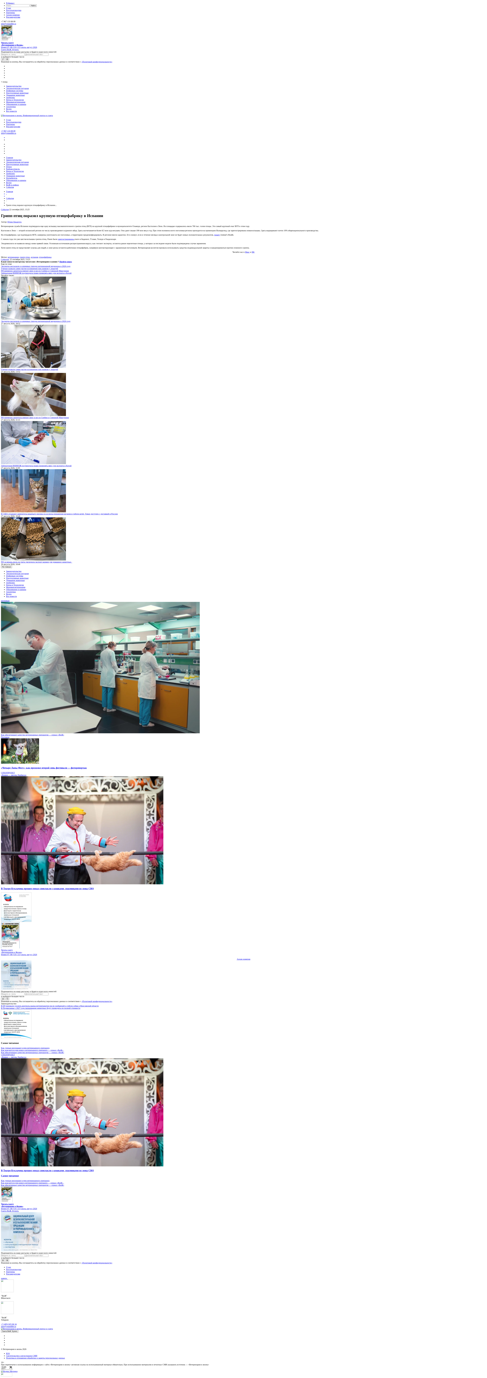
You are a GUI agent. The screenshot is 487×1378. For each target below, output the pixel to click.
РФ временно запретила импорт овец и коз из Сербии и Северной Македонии (35, 271)
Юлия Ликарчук (14, 222)
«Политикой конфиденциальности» (96, 62)
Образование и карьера (16, 104)
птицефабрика (45, 257)
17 (3, 59)
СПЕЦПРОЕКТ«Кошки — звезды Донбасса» (14, 774)
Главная (9, 191)
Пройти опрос (65, 262)
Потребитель (11, 178)
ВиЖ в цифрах (12, 185)
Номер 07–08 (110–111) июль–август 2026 (19, 47)
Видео (9, 109)
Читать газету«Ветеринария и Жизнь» (12, 44)
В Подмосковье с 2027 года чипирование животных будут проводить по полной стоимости (40, 1008)
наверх (4, 1278)
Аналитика (11, 107)
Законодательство (13, 86)
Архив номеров (13, 15)
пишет (217, 235)
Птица (9, 167)
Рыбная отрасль (13, 169)
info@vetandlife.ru (8, 24)
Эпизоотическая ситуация (17, 88)
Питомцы (5, 737)
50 (3, 1260)
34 (3, 999)
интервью (5, 601)
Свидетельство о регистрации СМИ (21, 1356)
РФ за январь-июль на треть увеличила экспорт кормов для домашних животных (36, 562)
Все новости (11, 111)
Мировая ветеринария (15, 102)
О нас (8, 8)
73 (7, 999)
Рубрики (10, 3)
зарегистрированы (66, 239)
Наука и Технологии (15, 100)
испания (34, 257)
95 (7, 59)
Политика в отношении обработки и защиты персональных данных (35, 1358)
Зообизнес (10, 97)
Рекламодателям (13, 17)
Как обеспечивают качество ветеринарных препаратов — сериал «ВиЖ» (32, 735)
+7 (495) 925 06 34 (9, 1324)
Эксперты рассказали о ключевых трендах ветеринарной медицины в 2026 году (36, 266)
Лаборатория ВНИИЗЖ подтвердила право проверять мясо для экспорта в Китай (36, 273)
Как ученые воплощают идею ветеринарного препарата (25, 1048)
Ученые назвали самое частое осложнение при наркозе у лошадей (29, 268)
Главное (9, 157)
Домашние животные (15, 95)
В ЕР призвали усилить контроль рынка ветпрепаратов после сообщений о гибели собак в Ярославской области (50, 1006)
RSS (8, 1353)
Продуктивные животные (17, 93)
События (10, 187)
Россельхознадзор (13, 10)
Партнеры (10, 13)
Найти (33, 6)
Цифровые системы (14, 91)
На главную (6, 567)
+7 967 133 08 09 (8, 131)
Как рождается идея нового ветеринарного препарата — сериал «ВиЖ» (32, 1050)
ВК (253, 252)
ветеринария (13, 257)
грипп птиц (25, 257)
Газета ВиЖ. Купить (10, 50)
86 (7, 1260)
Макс (247, 252)
